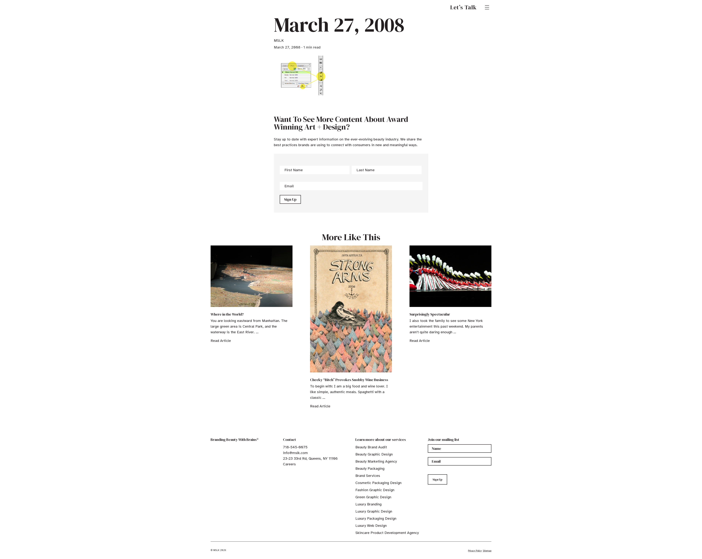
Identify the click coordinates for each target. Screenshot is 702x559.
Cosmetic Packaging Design (378, 483)
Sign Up (290, 199)
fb (284, 472)
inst (301, 472)
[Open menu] (487, 7)
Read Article (221, 340)
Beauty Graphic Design (374, 454)
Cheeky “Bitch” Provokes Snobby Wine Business (349, 379)
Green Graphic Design (373, 497)
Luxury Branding (368, 504)
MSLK (224, 7)
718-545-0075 (295, 447)
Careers (289, 464)
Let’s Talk (463, 7)
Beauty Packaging (369, 468)
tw (290, 472)
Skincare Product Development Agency (387, 532)
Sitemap (487, 550)
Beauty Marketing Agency (376, 461)
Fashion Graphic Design (374, 490)
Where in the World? (227, 314)
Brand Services (367, 475)
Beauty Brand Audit (371, 447)
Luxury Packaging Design (375, 518)
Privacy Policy (475, 550)
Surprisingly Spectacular (430, 314)
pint (296, 472)
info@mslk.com (295, 453)
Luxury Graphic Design (373, 511)
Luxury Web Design (371, 525)
